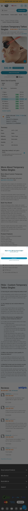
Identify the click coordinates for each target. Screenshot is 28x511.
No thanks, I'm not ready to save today (14, 260)
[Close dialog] (27, 247)
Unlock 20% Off (14, 258)
